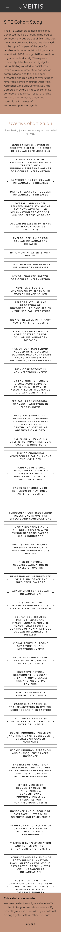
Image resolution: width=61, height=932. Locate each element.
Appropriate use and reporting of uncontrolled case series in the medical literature (30, 307)
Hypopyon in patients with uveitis (30, 254)
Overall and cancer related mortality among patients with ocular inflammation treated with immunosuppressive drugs (30, 209)
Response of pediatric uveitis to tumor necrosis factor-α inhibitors (30, 441)
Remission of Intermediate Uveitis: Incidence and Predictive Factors (30, 579)
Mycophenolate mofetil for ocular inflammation (30, 278)
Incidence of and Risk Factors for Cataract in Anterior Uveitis (30, 721)
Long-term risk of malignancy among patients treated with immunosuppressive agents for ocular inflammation (30, 165)
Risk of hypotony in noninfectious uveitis (31, 371)
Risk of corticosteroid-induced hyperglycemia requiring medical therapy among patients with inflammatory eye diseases (30, 354)
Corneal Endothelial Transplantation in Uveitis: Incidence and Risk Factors (30, 707)
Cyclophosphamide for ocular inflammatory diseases (30, 241)
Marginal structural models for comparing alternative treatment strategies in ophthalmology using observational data (30, 423)
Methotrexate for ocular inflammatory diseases (30, 193)
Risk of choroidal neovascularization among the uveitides (30, 456)
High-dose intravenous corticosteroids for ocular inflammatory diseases (30, 336)
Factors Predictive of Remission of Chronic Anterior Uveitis (30, 660)
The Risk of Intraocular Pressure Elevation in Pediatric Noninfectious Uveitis (31, 549)
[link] (31, 6)
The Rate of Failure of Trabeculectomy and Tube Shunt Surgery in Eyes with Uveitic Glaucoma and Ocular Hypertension (30, 770)
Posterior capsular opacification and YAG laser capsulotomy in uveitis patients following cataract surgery (30, 886)
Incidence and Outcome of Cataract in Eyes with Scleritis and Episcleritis (30, 814)
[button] (7, 6)
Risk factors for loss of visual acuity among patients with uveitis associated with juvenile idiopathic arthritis (30, 386)
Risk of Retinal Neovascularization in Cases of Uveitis (30, 564)
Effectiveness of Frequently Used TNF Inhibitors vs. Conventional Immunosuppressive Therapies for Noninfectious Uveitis (31, 793)
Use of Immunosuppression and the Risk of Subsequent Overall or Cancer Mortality (30, 737)
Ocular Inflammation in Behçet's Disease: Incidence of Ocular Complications (30, 148)
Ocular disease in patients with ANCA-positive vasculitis (30, 226)
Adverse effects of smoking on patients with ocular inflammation (30, 290)
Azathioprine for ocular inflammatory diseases (30, 181)
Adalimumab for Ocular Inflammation (30, 592)
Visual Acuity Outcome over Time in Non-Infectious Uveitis (30, 646)
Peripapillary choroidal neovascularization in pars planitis (30, 404)
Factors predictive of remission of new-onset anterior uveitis (30, 490)
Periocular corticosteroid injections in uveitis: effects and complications (30, 515)
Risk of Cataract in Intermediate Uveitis (30, 694)
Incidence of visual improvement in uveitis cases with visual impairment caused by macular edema (30, 473)
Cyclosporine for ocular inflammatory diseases (30, 266)
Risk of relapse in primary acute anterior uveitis (30, 321)
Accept (30, 924)
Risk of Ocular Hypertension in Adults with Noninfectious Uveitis (30, 605)
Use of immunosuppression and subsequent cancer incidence (30, 753)
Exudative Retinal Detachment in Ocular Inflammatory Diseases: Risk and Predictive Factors (31, 678)
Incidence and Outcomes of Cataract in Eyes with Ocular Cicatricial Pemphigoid (30, 830)
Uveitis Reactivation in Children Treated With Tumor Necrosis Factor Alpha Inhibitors (30, 532)
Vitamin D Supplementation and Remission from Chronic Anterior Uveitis (30, 845)
